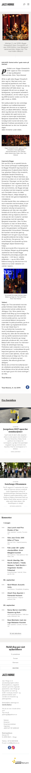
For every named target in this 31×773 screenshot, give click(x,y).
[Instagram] (13, 749)
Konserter (7, 722)
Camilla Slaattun (7, 704)
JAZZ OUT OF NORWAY (11, 728)
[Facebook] (10, 749)
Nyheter (6, 720)
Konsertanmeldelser (10, 724)
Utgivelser (7, 726)
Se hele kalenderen (15, 633)
